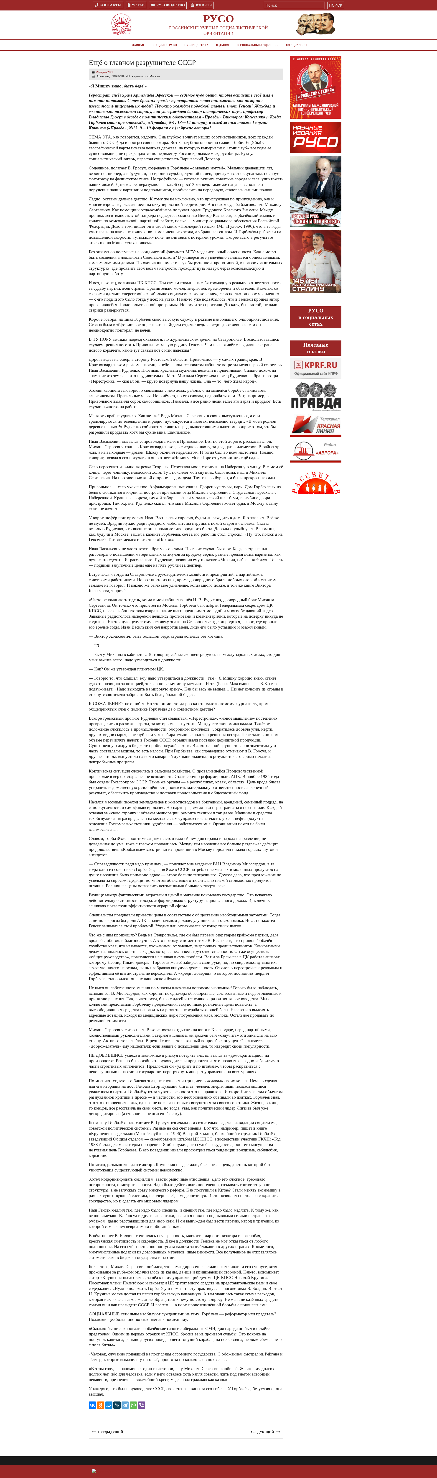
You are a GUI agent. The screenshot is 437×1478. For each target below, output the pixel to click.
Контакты (110, 5)
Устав (138, 5)
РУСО (218, 19)
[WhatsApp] (133, 1405)
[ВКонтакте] (92, 1405)
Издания (222, 45)
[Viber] (141, 1405)
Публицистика (196, 45)
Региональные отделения (258, 45)
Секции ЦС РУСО (164, 45)
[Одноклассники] (100, 1405)
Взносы (204, 5)
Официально (296, 45)
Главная (137, 45)
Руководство (170, 5)
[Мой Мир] (108, 1405)
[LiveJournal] (117, 1405)
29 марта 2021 (104, 72)
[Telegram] (125, 1405)
